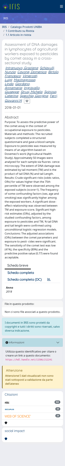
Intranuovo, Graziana (21, 68)
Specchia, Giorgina (34, 96)
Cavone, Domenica (31, 72)
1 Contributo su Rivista (20, 31)
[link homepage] (12, 6)
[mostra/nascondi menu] (61, 6)
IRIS (4, 27)
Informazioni (16, 342)
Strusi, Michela (31, 92)
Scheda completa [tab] (21, 273)
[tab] (49, 279)
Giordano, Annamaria (17, 86)
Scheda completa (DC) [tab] (25, 279)
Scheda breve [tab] (17, 265)
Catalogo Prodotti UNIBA (26, 27)
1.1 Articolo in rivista (18, 35)
